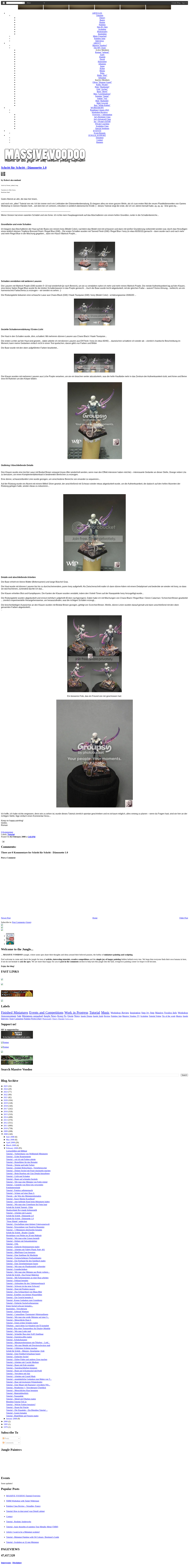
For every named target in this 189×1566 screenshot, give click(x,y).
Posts (6, 1438)
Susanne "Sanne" (102, 96)
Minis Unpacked (99, 36)
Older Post (183, 918)
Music (105, 1012)
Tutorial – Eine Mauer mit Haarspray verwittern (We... (28, 1385)
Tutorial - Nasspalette (14, 1396)
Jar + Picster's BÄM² (102, 121)
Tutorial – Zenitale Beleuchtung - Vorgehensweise (26, 1168)
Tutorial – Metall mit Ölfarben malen (21, 1399)
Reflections (69, 1019)
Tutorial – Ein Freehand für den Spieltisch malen (26, 1261)
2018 (6, 1106)
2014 (6, 1117)
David (102, 59)
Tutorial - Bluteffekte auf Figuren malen (22, 1416)
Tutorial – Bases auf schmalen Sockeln (22, 1179)
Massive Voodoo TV (131, 1016)
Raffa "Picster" (102, 85)
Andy (102, 55)
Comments (8, 1443)
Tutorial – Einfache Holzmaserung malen (22, 1247)
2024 (6, 1089)
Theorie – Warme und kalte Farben (20, 1165)
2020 (6, 1100)
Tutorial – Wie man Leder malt (18, 1331)
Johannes (102, 64)
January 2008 (11, 1419)
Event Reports (99, 133)
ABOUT (97, 43)
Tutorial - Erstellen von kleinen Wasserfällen (24, 1295)
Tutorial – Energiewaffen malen (19, 1337)
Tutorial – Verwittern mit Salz (18, 1373)
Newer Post (6, 918)
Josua (102, 66)
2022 (6, 1094)
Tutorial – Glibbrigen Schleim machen (21, 1348)
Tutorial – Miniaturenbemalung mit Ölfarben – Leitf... (28, 1342)
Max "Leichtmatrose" (102, 94)
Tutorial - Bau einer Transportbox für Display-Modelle (28, 1328)
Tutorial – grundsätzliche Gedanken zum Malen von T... (29, 1379)
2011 (6, 1125)
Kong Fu (62, 1016)
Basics (102, 20)
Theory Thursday (58, 1019)
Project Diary (36, 1019)
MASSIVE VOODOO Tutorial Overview (23, 1496)
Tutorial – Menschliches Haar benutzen (22, 1390)
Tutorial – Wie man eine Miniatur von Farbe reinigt (26, 1182)
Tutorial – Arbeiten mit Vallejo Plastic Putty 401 (25, 1249)
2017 (6, 1109)
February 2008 (12, 1148)
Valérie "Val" (102, 98)
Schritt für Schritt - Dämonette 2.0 (20, 1216)
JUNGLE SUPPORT (97, 135)
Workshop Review (120, 1012)
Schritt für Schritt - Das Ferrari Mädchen (22, 1275)
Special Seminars (102, 128)
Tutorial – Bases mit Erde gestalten (20, 1365)
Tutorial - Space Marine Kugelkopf (20, 1199)
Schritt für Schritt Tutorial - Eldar (19, 1207)
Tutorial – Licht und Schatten (18, 1176)
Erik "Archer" (102, 89)
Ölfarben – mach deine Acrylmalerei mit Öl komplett (27, 1326)
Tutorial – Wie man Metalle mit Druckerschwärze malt (28, 1345)
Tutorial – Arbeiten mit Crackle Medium (22, 1362)
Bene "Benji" (102, 91)
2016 (6, 1111)
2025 (6, 1086)
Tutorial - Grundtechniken (16, 1269)
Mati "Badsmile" (102, 101)
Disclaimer (17, 1563)
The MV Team (100, 48)
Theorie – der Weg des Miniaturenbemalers (23, 1196)
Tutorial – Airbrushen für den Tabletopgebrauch (25, 1283)
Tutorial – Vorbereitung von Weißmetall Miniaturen (27, 1154)
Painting (102, 25)
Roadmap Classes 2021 (99, 110)
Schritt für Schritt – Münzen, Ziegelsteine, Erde (25, 1351)
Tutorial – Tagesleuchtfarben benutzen (21, 1368)
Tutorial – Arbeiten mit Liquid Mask (20, 1376)
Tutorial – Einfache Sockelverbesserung (22, 1303)
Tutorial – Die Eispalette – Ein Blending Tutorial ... (27, 1410)
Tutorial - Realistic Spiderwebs (18, 1522)
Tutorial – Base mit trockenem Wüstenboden (24, 1382)
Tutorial (94, 1012)
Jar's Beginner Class (102, 117)
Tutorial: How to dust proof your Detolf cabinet (25, 1511)
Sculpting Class (102, 126)
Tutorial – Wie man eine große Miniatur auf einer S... (27, 1317)
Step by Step (147, 1012)
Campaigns (18, 1019)
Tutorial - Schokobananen (16, 1340)
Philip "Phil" (102, 75)
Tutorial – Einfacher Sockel (17, 1357)
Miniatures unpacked (32, 1016)
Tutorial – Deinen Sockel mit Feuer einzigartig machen (28, 1171)
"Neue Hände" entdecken (16, 1221)
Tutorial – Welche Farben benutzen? (20, 1404)
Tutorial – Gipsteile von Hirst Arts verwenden (24, 1185)
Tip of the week (168, 1016)
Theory (102, 18)
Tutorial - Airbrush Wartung (17, 1311)
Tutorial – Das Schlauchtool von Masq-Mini (24, 1292)
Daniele (102, 57)
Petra (102, 73)
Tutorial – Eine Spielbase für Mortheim (22, 1255)
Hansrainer (102, 61)
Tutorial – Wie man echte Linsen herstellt (22, 1238)
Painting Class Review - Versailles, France (23, 1506)
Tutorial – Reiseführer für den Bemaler (22, 1162)
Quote (70, 1016)
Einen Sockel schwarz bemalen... (19, 1306)
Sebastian (102, 78)
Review (107, 1016)
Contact (100, 140)
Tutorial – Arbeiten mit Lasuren (19, 1213)
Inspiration (102, 34)
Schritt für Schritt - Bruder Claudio (20, 1233)
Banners (99, 142)
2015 (6, 1114)
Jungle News (50, 1016)
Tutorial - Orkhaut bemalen (17, 1280)
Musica (179, 1016)
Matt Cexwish (102, 103)
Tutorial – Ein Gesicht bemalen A (19, 1297)
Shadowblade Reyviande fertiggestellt (21, 1210)
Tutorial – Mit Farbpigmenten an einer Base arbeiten (27, 1278)
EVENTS (97, 131)
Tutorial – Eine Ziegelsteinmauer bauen (22, 1264)
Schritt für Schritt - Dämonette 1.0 (24, 167)
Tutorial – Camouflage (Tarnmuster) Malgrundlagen (27, 1314)
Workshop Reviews (100, 112)
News (77, 1016)
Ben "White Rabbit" (102, 105)
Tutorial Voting (155, 1016)
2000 (6, 1421)
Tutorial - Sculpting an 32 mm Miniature (22, 1542)
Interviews (99, 41)
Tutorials (99, 15)
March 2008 (11, 1145)
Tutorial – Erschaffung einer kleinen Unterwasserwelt (27, 1224)
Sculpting (102, 29)
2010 (6, 1128)
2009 (6, 1131)
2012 (6, 1123)
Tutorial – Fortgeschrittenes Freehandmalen (23, 1258)
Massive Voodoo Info (166, 1012)
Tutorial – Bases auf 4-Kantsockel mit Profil (24, 1371)
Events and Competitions (46, 1012)
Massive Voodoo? (99, 45)
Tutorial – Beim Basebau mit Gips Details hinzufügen (28, 1173)
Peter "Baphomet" (102, 87)
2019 (6, 1103)
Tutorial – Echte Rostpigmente (18, 1156)
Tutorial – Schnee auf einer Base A (20, 1193)
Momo (102, 71)
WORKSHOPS (97, 108)
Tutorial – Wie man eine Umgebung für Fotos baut (26, 1204)
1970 (6, 1427)
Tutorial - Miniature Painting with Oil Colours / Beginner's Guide (32, 1537)
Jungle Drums (86, 1016)
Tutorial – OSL (12, 1244)
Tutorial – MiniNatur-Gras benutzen (20, 1252)
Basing (102, 22)
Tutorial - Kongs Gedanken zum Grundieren (24, 1300)
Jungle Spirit (98, 1016)
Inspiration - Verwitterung (16, 1309)
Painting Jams (99, 38)
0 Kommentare (7, 832)
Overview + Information (102, 114)
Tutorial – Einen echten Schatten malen (22, 1323)
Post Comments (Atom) (21, 922)
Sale (19, 1016)
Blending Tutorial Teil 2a (16, 1402)
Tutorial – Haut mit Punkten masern (20, 1289)
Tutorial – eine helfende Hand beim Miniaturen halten (28, 1202)
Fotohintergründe (13, 1187)
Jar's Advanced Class (102, 119)
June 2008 (10, 1137)
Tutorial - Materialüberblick (17, 1393)
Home (94, 918)
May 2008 (10, 1140)
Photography (102, 31)
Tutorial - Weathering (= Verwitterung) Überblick (26, 1388)
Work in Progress (76, 1012)
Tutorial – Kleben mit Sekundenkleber (21, 1241)
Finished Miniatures (14, 1012)
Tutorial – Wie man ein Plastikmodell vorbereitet (25, 1266)
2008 (6, 1134)
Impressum (6, 1563)
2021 (6, 1097)
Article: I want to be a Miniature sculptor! (23, 1532)
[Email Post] (2, 841)
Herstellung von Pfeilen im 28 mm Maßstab (24, 1235)
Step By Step (102, 27)
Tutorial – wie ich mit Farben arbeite (21, 1159)
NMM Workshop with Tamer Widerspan (22, 1501)
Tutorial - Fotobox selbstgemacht (19, 1190)
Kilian (102, 68)
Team (11, 1019)
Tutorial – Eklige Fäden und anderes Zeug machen (26, 1359)
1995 (6, 1424)
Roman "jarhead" (102, 52)
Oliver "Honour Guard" (102, 82)
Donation (99, 138)
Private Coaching (102, 124)
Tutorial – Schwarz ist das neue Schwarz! (23, 1286)
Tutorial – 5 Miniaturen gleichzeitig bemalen (24, 1230)
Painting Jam (116, 1016)
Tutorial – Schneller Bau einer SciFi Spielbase (24, 1334)
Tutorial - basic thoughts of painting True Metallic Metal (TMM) (32, 1527)
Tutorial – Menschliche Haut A (18, 1320)
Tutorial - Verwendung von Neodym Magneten (25, 1227)
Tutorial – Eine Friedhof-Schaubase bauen (23, 1354)
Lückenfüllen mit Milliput (16, 1151)
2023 (6, 1092)
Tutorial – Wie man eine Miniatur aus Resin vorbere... (28, 1272)
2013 (6, 1120)
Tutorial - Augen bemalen (16, 1413)
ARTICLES (97, 13)
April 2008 (10, 1142)
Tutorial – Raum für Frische (17, 1407)
